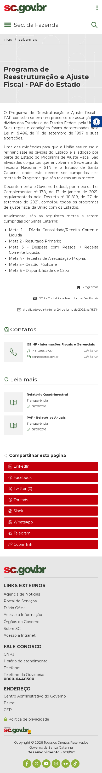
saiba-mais (28, 39)
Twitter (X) (23, 488)
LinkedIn (22, 466)
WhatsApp (23, 522)
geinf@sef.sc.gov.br (45, 357)
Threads (21, 500)
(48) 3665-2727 (42, 351)
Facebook (23, 477)
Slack (18, 511)
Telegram (22, 533)
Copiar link (23, 544)
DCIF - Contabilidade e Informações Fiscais (68, 298)
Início (8, 39)
